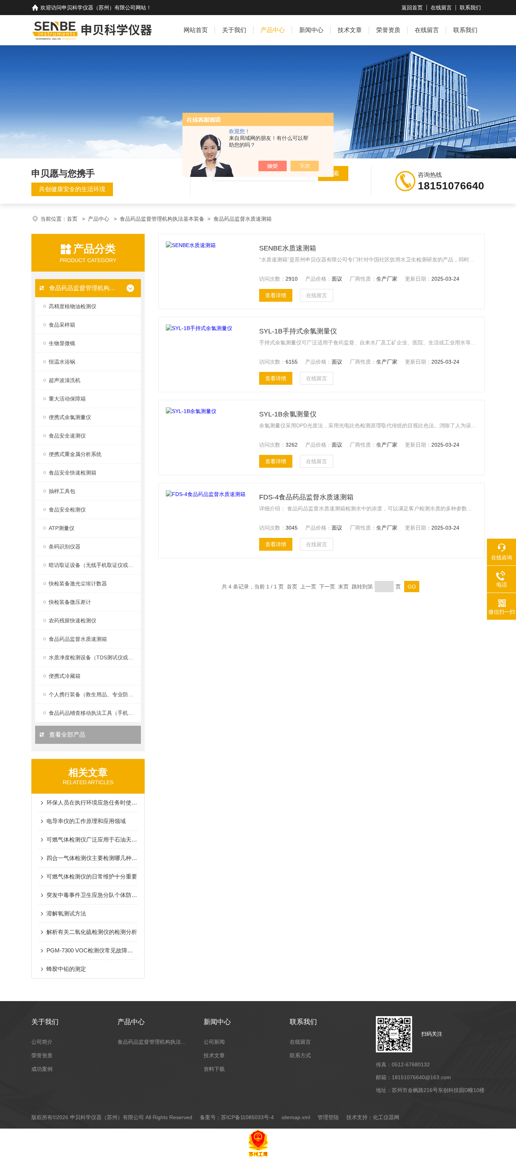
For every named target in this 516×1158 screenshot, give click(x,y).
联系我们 (470, 8)
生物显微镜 (62, 343)
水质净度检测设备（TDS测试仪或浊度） (95, 657)
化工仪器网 (386, 1117)
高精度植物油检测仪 (72, 306)
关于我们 (234, 30)
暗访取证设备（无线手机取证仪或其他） (95, 565)
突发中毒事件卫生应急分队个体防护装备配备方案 (91, 895)
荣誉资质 (388, 30)
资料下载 (214, 1069)
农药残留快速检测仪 (72, 620)
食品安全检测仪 (67, 510)
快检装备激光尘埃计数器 (78, 584)
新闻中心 (311, 30)
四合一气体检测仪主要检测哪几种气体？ (91, 858)
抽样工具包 (62, 491)
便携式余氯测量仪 (70, 417)
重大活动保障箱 (67, 399)
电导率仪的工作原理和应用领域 (86, 821)
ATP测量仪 (61, 528)
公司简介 (42, 1042)
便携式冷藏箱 (64, 676)
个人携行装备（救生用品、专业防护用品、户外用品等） (95, 694)
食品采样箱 (62, 325)
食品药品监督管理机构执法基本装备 (162, 219)
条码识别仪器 (64, 547)
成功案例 (42, 1069)
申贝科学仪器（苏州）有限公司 (99, 8)
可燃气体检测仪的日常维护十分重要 (91, 876)
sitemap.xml (295, 1117)
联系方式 (300, 1055)
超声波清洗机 (64, 380)
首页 (73, 219)
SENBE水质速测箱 (287, 248)
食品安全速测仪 (67, 436)
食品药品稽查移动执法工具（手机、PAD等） (95, 713)
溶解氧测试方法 (66, 913)
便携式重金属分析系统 (75, 454)
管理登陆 (328, 1117)
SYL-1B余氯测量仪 (288, 414)
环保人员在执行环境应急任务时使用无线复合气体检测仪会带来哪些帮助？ (91, 802)
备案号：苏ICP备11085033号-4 (237, 1117)
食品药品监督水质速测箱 (242, 219)
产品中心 (273, 30)
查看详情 (275, 295)
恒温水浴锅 (62, 362)
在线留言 (441, 8)
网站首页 (196, 30)
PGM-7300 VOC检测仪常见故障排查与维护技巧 (91, 950)
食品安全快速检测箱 (72, 473)
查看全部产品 (66, 734)
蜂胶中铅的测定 (66, 969)
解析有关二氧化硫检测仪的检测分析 (91, 932)
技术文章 (350, 30)
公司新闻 (214, 1042)
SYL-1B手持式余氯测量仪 (298, 331)
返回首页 (412, 8)
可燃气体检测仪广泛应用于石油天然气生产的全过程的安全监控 (91, 839)
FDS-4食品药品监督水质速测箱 (306, 497)
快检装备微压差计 (70, 602)
